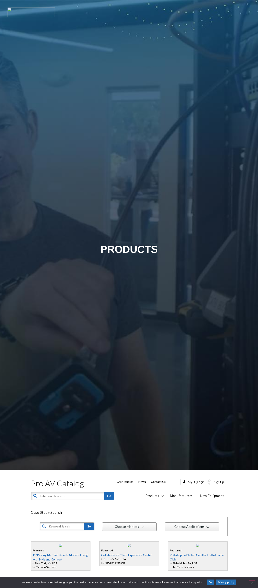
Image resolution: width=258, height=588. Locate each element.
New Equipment (212, 496)
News (142, 481)
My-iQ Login (196, 482)
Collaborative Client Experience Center (126, 555)
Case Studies (125, 481)
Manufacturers (181, 496)
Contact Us (158, 481)
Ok (210, 582)
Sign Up (219, 482)
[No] (252, 582)
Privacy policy (226, 582)
